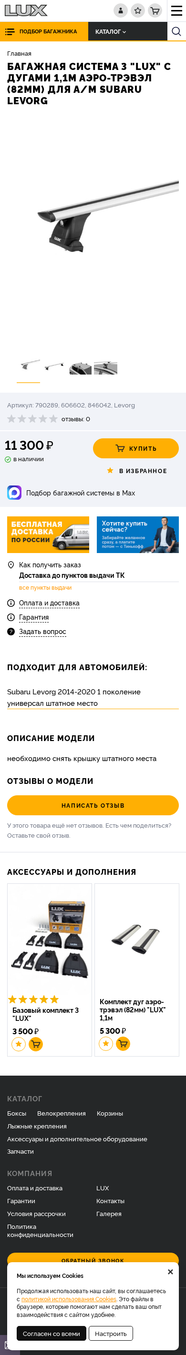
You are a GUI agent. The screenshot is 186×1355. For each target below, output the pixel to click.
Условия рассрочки (36, 1213)
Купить (143, 448)
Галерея (109, 1213)
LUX (102, 1187)
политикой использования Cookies (68, 1299)
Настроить (111, 1333)
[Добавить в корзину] (36, 1044)
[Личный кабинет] (121, 10)
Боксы (16, 1112)
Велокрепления (61, 1112)
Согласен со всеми (51, 1333)
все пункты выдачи (45, 587)
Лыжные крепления (37, 1125)
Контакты (110, 1200)
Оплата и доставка (49, 602)
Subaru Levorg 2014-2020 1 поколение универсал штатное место (74, 697)
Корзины (110, 1112)
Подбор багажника (48, 31)
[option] (93, 232)
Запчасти (20, 1151)
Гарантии (21, 1200)
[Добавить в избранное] (18, 1044)
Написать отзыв (93, 805)
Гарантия (34, 616)
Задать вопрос (42, 630)
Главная (19, 53)
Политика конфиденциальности (40, 1230)
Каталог (108, 31)
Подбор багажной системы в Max (80, 492)
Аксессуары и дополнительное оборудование (77, 1138)
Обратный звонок (93, 1260)
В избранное (143, 470)
